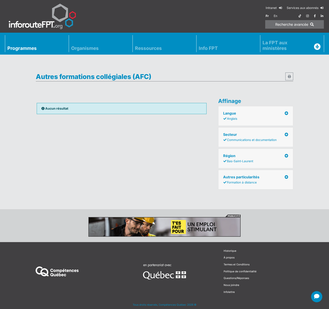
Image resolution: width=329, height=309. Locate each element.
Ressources (148, 48)
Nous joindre (231, 285)
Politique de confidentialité (240, 271)
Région (238, 158)
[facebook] (315, 16)
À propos (229, 257)
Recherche (291, 24)
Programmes (22, 48)
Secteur (250, 137)
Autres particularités (241, 179)
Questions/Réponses (236, 278)
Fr (267, 16)
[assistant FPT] (316, 296)
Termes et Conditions (237, 264)
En (275, 16)
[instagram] (307, 16)
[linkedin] (322, 16)
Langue (230, 115)
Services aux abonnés (303, 8)
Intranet (272, 8)
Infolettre (229, 292)
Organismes (85, 48)
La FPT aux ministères (275, 45)
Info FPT (208, 48)
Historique (230, 250)
